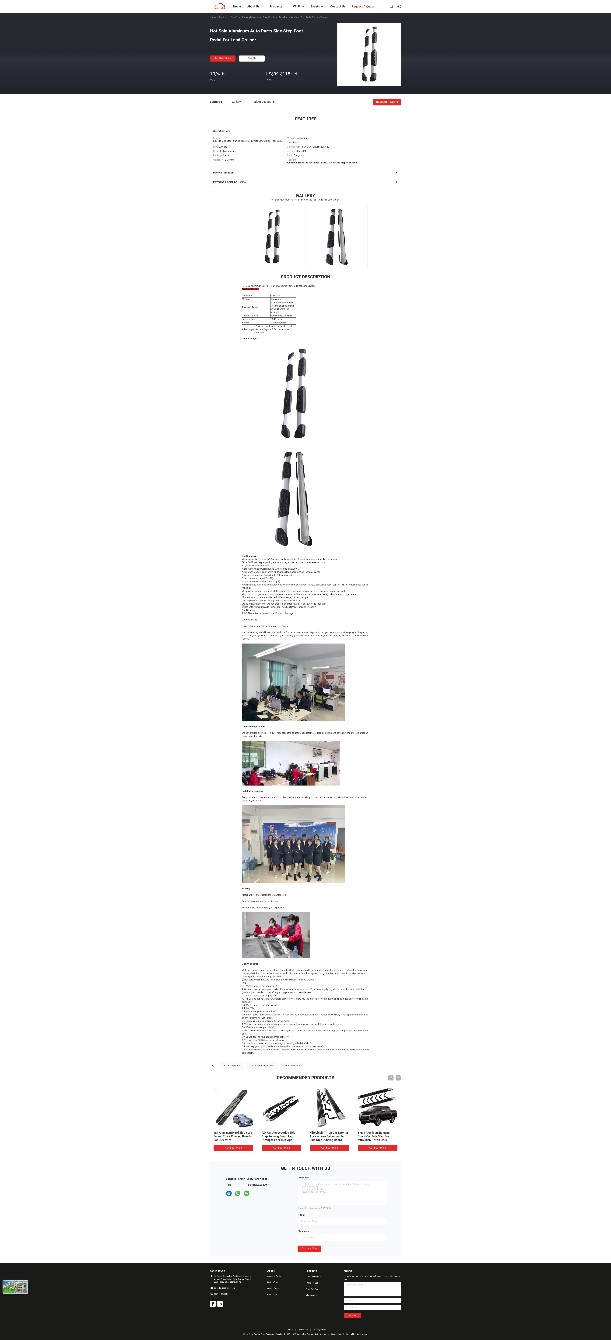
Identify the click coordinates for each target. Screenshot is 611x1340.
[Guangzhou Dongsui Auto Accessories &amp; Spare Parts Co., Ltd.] (220, 6)
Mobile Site (303, 1330)
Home (213, 17)
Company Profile (274, 1276)
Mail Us (252, 58)
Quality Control (273, 1288)
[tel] (255, 1193)
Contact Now (309, 1248)
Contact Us (272, 1294)
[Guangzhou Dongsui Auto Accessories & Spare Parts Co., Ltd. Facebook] (213, 1304)
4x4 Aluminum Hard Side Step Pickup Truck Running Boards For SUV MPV (233, 1136)
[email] (229, 1193)
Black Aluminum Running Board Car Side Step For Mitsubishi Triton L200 (374, 1136)
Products (224, 17)
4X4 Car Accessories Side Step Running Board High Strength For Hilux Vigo (278, 1136)
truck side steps (292, 1065)
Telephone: (305, 1231)
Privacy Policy (320, 1330)
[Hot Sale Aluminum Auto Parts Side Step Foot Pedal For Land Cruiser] (369, 54)
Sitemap (288, 1330)
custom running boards (262, 1065)
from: (302, 1215)
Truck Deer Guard (313, 1276)
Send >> (352, 1315)
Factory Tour (272, 1282)
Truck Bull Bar (312, 1289)
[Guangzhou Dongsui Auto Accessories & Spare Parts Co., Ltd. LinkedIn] (220, 1304)
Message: (304, 1177)
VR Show (298, 6)
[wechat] (246, 1193)
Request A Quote (387, 101)
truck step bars (232, 1065)
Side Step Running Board (243, 17)
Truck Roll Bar (312, 1283)
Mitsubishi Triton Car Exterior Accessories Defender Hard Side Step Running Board (329, 1136)
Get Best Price (222, 58)
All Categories (312, 1295)
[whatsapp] (238, 1193)
